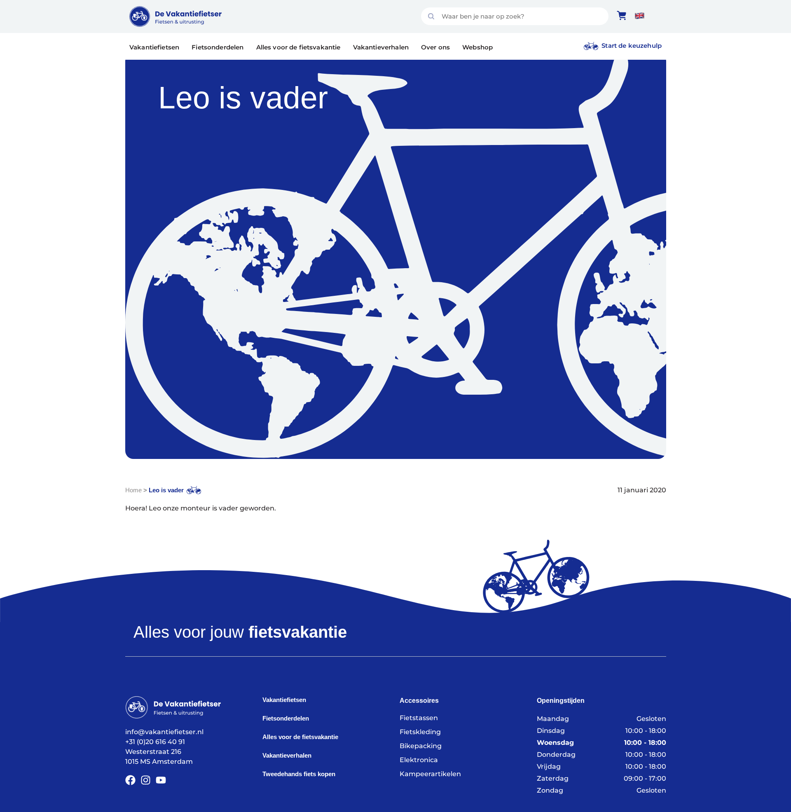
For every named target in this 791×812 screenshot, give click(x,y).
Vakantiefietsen (154, 47)
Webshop (477, 47)
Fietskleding (420, 732)
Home (133, 490)
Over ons (435, 47)
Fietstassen (419, 718)
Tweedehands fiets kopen (298, 773)
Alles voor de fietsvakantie (298, 47)
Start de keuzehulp (631, 45)
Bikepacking (421, 746)
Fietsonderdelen (217, 47)
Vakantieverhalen (381, 47)
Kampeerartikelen (430, 774)
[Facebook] (130, 780)
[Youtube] (161, 780)
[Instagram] (145, 780)
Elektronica (419, 760)
